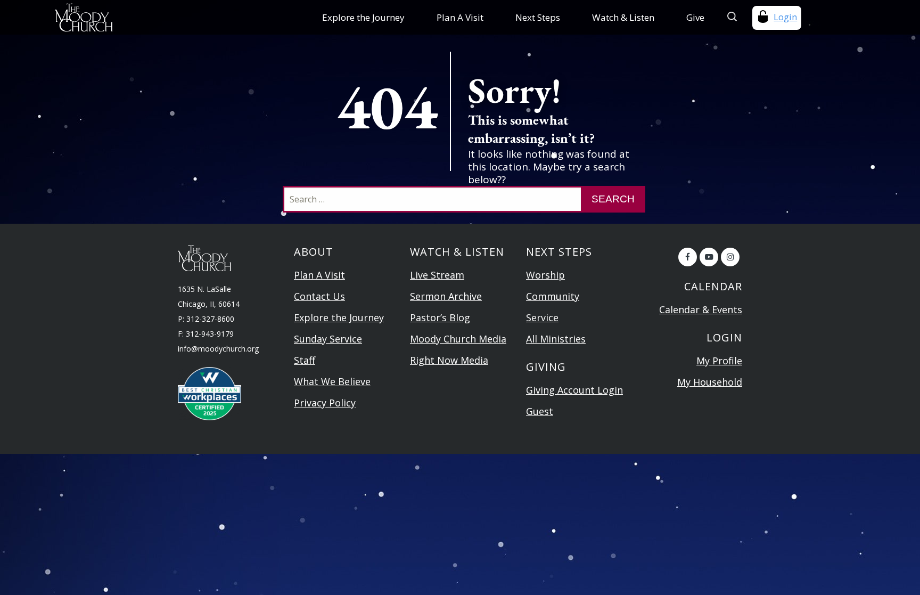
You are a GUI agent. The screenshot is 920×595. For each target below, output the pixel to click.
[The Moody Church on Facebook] (687, 257)
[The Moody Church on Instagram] (730, 257)
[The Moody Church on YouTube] (709, 257)
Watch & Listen (623, 17)
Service (542, 317)
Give (695, 17)
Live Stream (437, 274)
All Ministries (556, 338)
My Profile (719, 360)
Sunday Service (328, 338)
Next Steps (537, 17)
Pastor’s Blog (440, 317)
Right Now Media (449, 360)
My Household (709, 382)
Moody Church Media (458, 338)
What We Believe (332, 381)
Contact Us (319, 296)
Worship (545, 274)
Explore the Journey (363, 17)
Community (552, 296)
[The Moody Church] (128, 17)
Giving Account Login (574, 390)
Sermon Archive (446, 296)
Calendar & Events (700, 309)
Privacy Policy (325, 402)
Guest (539, 411)
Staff (304, 360)
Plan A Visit (460, 17)
